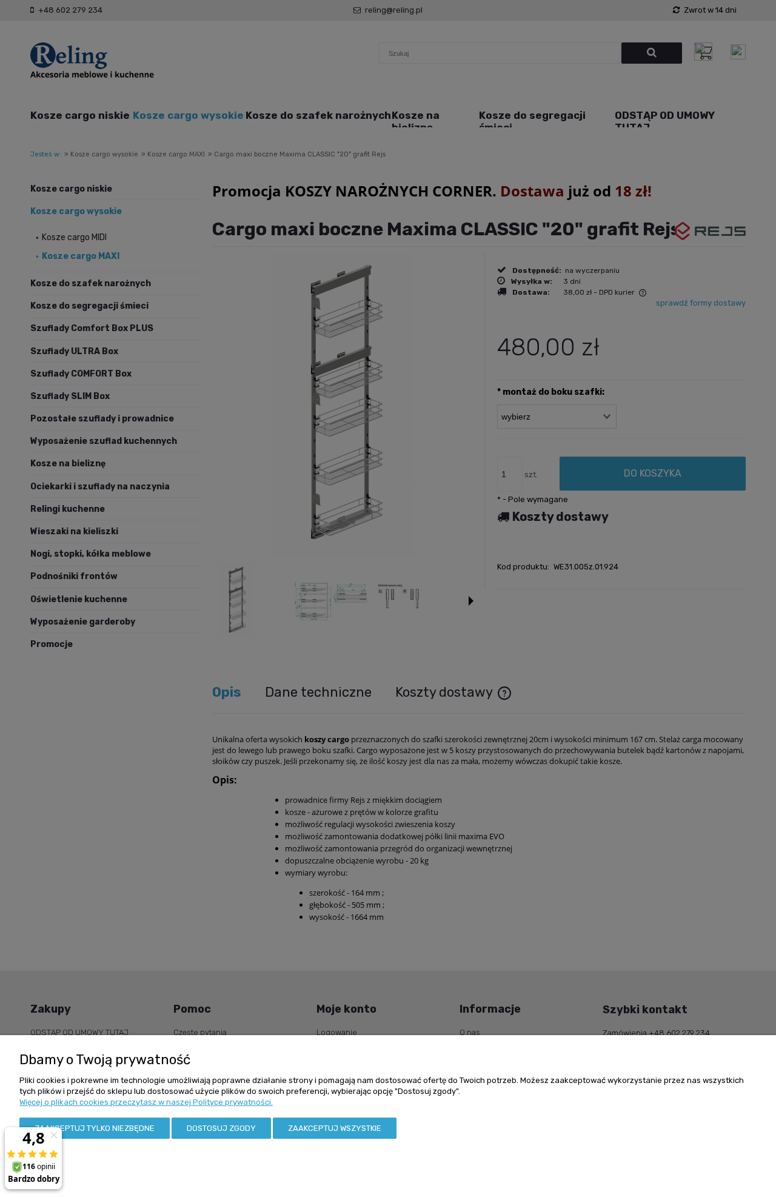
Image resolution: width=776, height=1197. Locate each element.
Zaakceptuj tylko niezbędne (95, 1128)
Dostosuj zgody (221, 1128)
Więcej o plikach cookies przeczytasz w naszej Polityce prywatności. (146, 1102)
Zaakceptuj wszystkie (334, 1128)
